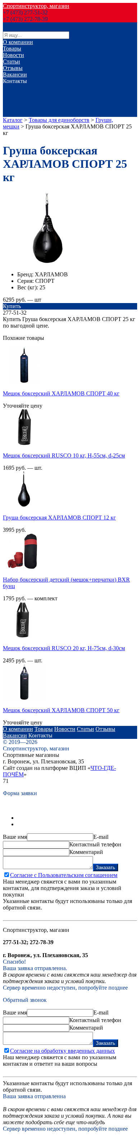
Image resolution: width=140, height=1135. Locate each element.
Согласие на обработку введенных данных (62, 1051)
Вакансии (15, 74)
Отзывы (13, 68)
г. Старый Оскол (23, 107)
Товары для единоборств (59, 120)
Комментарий (86, 852)
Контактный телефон (95, 844)
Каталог (13, 120)
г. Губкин (14, 113)
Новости (13, 55)
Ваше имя (15, 837)
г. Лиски (13, 94)
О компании (18, 42)
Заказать (105, 867)
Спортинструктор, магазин (36, 6)
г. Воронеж (16, 87)
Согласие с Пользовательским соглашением (63, 875)
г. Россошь (15, 100)
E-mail (100, 837)
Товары (12, 48)
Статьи (11, 61)
